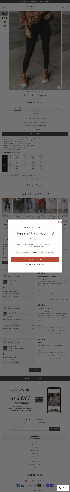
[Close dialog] (60, 221)
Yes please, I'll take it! (35, 259)
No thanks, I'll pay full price (35, 264)
